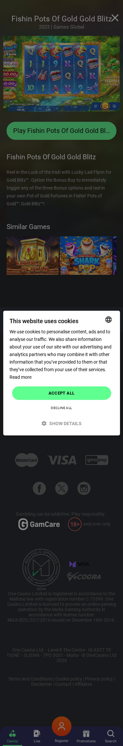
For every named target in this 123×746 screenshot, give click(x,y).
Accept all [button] (62, 393)
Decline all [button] (61, 408)
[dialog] (61, 373)
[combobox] (108, 319)
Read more (20, 377)
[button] (61, 423)
